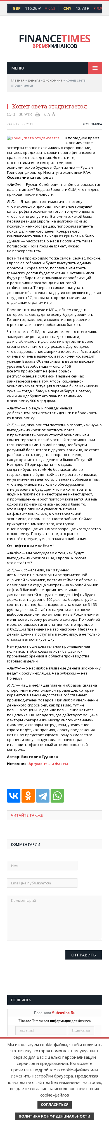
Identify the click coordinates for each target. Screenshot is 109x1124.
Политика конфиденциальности (54, 1116)
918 (27, 114)
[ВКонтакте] (13, 796)
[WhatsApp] (57, 796)
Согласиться (54, 1104)
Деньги (34, 80)
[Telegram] (42, 796)
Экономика (52, 80)
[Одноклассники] (28, 796)
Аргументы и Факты (48, 763)
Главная (17, 80)
